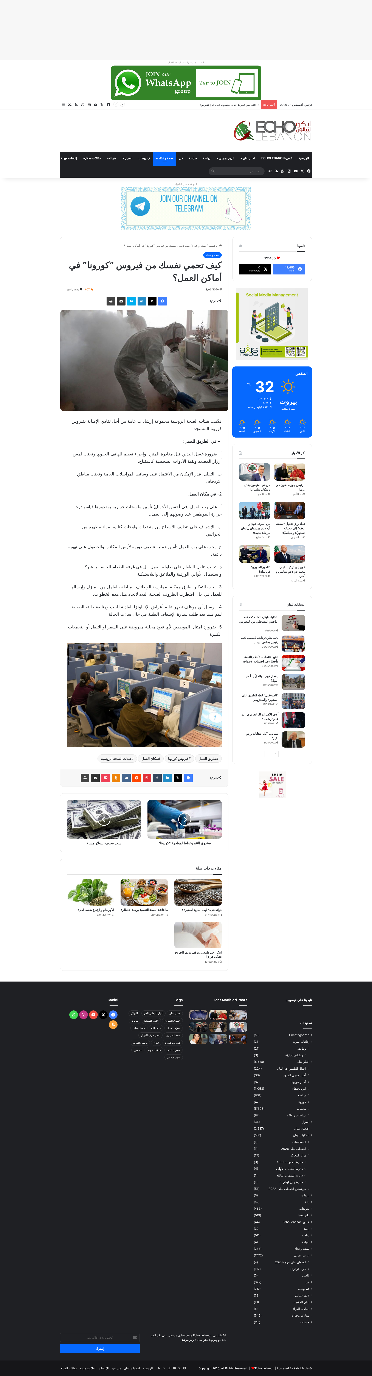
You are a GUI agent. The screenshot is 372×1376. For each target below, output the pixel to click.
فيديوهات (144, 158)
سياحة (193, 158)
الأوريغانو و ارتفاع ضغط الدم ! (96, 910)
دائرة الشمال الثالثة (289, 1175)
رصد (306, 1228)
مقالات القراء (44, 158)
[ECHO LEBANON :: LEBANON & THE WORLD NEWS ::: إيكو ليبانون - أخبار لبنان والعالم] (272, 130)
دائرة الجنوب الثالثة (290, 1162)
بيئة (307, 1202)
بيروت (134, 1020)
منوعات (111, 158)
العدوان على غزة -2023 (290, 1262)
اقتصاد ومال (301, 1128)
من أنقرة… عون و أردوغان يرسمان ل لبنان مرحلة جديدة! (255, 528)
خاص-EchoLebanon (277, 158)
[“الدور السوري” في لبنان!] (254, 554)
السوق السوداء (172, 1020)
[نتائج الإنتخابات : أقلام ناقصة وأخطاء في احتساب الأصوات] (293, 663)
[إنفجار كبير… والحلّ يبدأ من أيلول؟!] (293, 682)
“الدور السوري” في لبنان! (260, 569)
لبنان (156, 1042)
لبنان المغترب (301, 1302)
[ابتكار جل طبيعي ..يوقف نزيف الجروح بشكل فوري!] (198, 935)
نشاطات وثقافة (296, 1115)
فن (181, 158)
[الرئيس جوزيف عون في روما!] (289, 472)
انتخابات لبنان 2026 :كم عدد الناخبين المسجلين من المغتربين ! (258, 621)
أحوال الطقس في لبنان (291, 1068)
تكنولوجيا (303, 1215)
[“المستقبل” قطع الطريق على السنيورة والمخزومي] (293, 701)
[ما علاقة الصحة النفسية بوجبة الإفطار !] (144, 892)
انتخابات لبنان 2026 (293, 1148)
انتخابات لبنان (301, 1135)
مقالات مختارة (92, 158)
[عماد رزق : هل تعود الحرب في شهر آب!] (218, 1039)
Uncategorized (299, 1035)
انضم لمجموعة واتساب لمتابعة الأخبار (186, 62)
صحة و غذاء (165, 158)
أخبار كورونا (298, 1082)
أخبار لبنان (174, 1013)
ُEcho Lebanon (264, 1368)
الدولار (134, 1013)
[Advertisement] (243, 30)
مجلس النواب (140, 1042)
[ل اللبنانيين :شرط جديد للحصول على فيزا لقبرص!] (198, 1015)
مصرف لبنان (173, 1050)
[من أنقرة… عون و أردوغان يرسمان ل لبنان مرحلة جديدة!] (254, 510)
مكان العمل (149, 758)
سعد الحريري (173, 1035)
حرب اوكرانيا (298, 1269)
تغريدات (304, 1208)
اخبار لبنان (249, 158)
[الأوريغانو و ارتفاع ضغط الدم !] (90, 892)
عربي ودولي (226, 158)
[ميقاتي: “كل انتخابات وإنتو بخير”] (293, 739)
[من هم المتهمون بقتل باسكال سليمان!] (254, 472)
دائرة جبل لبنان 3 (291, 1182)
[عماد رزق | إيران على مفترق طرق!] (198, 1027)
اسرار (128, 158)
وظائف (301, 1048)
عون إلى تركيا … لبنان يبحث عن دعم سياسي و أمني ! (290, 571)
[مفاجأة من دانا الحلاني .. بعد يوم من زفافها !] (218, 1027)
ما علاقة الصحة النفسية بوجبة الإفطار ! (144, 910)
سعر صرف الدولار (150, 1035)
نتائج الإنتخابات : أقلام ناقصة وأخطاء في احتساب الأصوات (260, 659)
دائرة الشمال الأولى (289, 1169)
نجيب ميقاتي (173, 1057)
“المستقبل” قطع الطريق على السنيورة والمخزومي (260, 697)
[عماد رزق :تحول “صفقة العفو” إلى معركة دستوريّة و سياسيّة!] (289, 510)
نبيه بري (138, 1050)
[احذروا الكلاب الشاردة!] (238, 1015)
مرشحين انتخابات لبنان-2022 (287, 1189)
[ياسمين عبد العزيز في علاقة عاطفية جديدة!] (198, 1039)
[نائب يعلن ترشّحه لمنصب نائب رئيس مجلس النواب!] (293, 644)
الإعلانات (104, 1368)
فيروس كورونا (178, 758)
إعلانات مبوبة (69, 158)
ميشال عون (154, 1050)
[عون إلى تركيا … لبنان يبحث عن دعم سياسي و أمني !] (289, 554)
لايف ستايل (302, 1295)
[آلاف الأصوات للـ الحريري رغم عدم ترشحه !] (293, 720)
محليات (301, 1108)
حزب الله (156, 1028)
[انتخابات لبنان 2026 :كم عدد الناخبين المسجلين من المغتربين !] (293, 623)
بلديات (305, 1195)
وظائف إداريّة (294, 1055)
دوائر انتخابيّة (298, 1155)
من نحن (116, 1368)
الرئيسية (304, 158)
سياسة (302, 1095)
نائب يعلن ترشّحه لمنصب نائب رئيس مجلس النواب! (259, 640)
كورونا (302, 1102)
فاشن (305, 1275)
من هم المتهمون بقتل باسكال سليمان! (236, 104)
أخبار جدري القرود (294, 1075)
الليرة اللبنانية (151, 1020)
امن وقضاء (299, 1088)
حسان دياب (139, 1028)
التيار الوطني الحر (153, 1013)
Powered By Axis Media (292, 1368)
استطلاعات (299, 1142)
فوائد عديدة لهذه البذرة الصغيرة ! (202, 910)
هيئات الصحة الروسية (116, 758)
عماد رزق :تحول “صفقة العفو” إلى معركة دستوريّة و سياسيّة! (290, 528)
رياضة (207, 158)
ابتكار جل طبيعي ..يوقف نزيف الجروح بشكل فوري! (198, 954)
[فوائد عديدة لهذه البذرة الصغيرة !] (198, 892)
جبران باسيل (173, 1028)
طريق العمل (207, 758)
